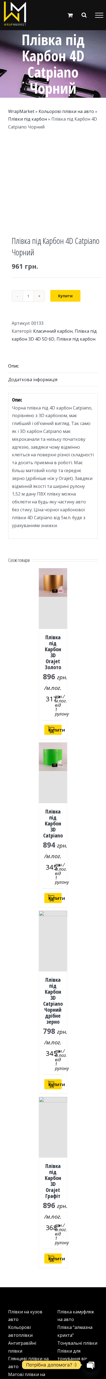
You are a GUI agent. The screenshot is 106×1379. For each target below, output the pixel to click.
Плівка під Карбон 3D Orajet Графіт (53, 1181)
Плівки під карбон (27, 119)
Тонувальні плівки (77, 1343)
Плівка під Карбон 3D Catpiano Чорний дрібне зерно (53, 1000)
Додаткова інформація (32, 380)
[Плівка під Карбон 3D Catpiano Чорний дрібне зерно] (53, 941)
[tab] (53, 366)
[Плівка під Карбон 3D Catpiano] (53, 772)
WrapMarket (21, 111)
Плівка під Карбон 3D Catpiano (53, 823)
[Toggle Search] (84, 15)
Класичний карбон (53, 331)
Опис (13, 366)
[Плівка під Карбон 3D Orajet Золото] (53, 598)
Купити (65, 295)
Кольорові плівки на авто (66, 111)
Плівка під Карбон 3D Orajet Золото (53, 652)
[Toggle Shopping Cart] (70, 15)
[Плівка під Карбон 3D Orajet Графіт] (53, 1127)
